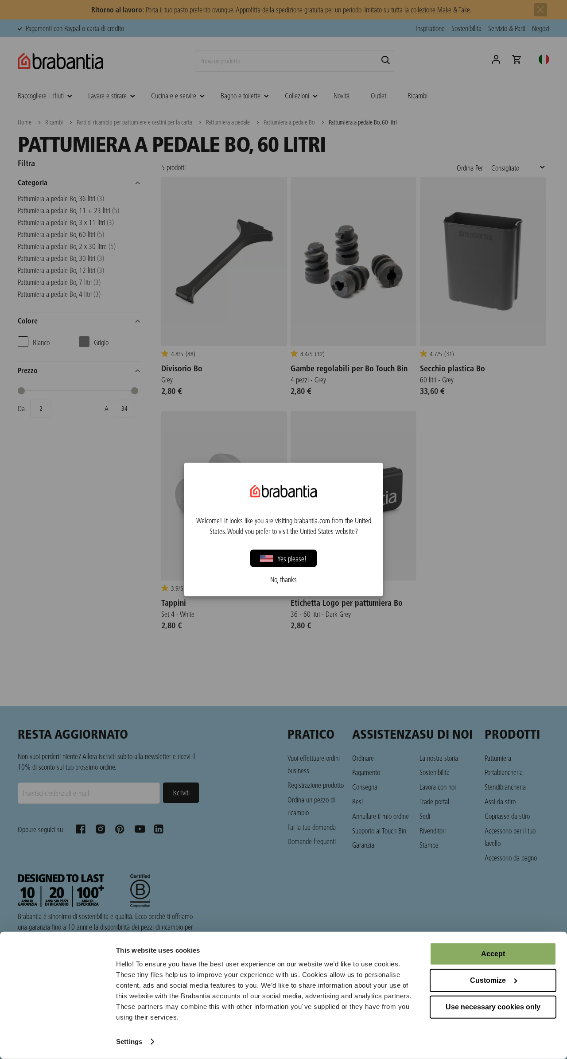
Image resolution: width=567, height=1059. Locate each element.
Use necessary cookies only (493, 1007)
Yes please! (292, 558)
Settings (129, 1041)
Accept (493, 954)
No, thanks (283, 579)
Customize (488, 980)
